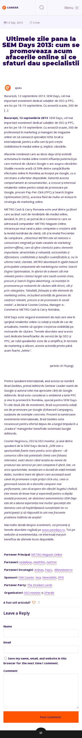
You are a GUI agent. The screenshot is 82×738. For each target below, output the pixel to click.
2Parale (49, 592)
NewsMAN (49, 577)
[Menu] (77, 7)
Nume (7, 626)
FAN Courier (26, 577)
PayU (48, 570)
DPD (61, 577)
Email (7, 642)
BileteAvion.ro (63, 570)
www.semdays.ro (53, 530)
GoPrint (52, 562)
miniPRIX (39, 562)
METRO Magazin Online (46, 554)
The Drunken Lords (39, 585)
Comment (10, 671)
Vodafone (25, 562)
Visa (38, 577)
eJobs (18, 88)
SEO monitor (32, 592)
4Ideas (38, 570)
